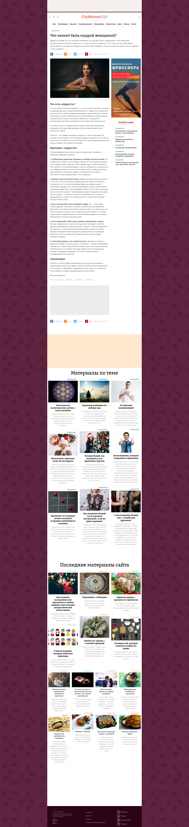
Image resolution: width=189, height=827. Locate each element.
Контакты (88, 819)
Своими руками (85, 24)
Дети (120, 24)
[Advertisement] (65, 300)
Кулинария (63, 24)
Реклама (88, 815)
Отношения (99, 24)
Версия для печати (103, 54)
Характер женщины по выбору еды (124, 140)
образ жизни (89, 279)
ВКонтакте (118, 812)
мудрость (69, 279)
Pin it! (90, 54)
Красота (73, 24)
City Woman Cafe (94, 17)
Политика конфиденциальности (96, 822)
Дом (54, 24)
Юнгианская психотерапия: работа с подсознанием (126, 132)
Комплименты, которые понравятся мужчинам (124, 155)
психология (59, 279)
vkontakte (49, 17)
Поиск (139, 17)
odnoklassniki (57, 17)
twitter (53, 17)
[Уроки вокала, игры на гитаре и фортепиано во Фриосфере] (126, 117)
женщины (78, 279)
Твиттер (118, 816)
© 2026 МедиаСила (58, 812)
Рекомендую (58, 54)
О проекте (89, 812)
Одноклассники (118, 820)
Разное (126, 24)
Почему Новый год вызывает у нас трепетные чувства (127, 163)
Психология (111, 24)
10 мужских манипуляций (125, 148)
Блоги (133, 24)
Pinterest (118, 824)
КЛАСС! (70, 54)
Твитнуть (80, 54)
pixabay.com (105, 99)
